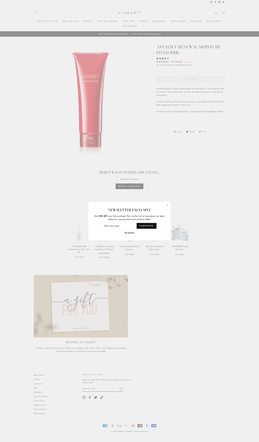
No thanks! (129, 232)
